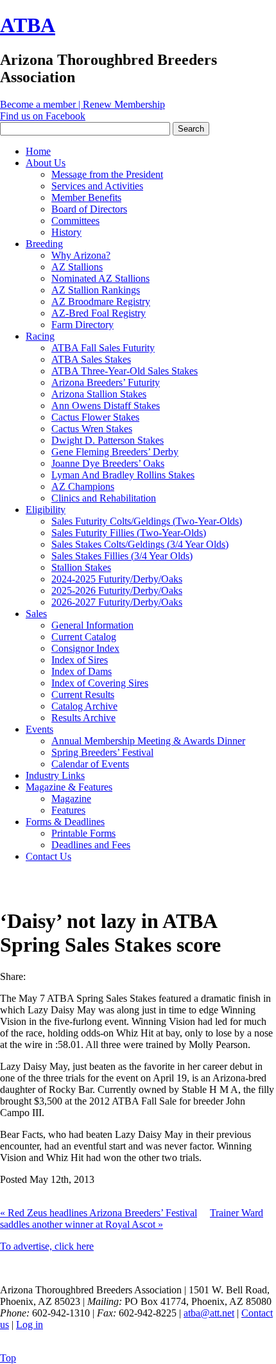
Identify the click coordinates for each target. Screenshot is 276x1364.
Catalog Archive (84, 706)
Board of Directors (89, 209)
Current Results (82, 694)
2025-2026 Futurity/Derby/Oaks (116, 590)
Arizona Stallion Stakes (98, 394)
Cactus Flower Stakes (95, 417)
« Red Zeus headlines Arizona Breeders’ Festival (98, 1212)
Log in (29, 1324)
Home (38, 151)
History (66, 232)
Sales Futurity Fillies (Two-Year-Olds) (128, 532)
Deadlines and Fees (90, 844)
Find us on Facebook (42, 115)
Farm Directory (82, 324)
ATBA (27, 25)
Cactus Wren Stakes (91, 428)
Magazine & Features (69, 787)
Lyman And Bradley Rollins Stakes (122, 474)
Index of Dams (81, 671)
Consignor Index (85, 648)
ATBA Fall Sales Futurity (103, 347)
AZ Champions (82, 486)
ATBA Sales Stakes (91, 359)
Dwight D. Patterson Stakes (107, 440)
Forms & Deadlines (65, 821)
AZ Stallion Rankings (95, 289)
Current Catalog (83, 636)
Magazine (71, 798)
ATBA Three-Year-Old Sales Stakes (124, 370)
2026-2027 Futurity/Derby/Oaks (116, 602)
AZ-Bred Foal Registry (98, 313)
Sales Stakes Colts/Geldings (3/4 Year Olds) (140, 544)
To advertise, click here (47, 1246)
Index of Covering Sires (99, 683)
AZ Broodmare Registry (100, 301)
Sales (36, 613)
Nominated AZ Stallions (100, 278)
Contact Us (48, 856)
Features (68, 810)
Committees (75, 220)
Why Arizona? (80, 255)
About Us (45, 162)
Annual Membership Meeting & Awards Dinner (148, 740)
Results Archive (83, 717)
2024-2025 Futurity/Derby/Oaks (116, 578)
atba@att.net (209, 1312)
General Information (92, 625)
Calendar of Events (90, 763)
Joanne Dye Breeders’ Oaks (107, 463)
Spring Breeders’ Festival (102, 752)
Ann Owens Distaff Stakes (105, 405)
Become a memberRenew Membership (82, 104)
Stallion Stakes (81, 567)
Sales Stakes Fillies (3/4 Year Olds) (122, 555)
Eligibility (45, 509)
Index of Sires (79, 659)
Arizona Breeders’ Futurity (105, 382)
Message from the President (107, 174)
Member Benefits (86, 197)
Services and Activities (97, 185)
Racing (40, 336)
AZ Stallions (77, 266)
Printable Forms (83, 833)
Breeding (44, 243)
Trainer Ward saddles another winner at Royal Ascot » (131, 1218)
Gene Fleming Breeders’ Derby (114, 451)
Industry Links (55, 775)
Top (8, 1357)
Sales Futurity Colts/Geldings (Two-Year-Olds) (146, 521)
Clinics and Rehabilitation (103, 498)
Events (39, 729)
